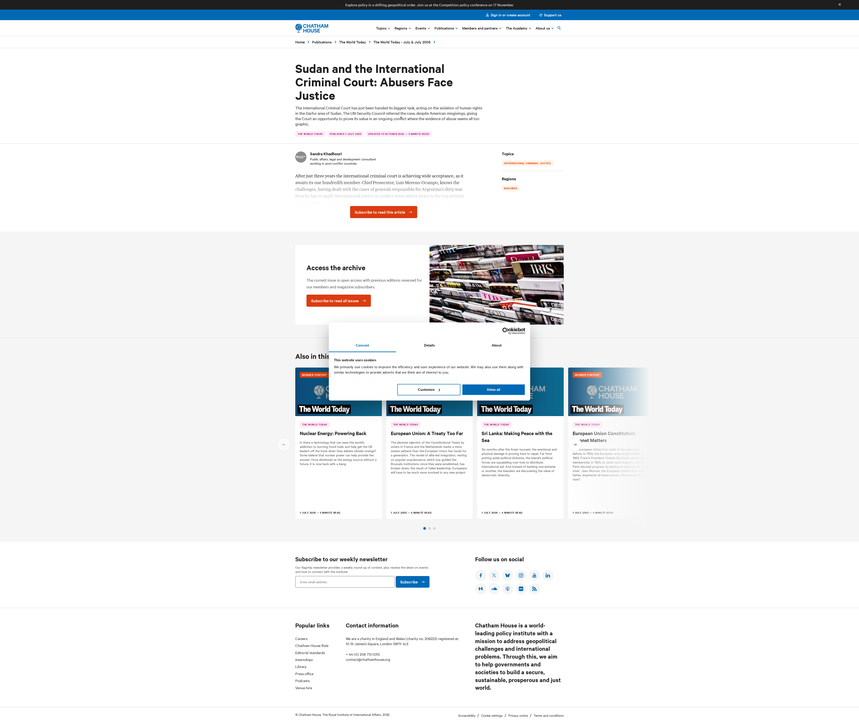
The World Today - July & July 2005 (402, 41)
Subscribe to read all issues (335, 300)
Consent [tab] (362, 345)
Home (300, 41)
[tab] (424, 528)
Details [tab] (429, 345)
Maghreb (510, 188)
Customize (426, 389)
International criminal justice (527, 163)
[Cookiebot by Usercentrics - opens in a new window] (505, 330)
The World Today (352, 41)
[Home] (311, 28)
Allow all (493, 389)
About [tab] (497, 345)
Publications (322, 41)
